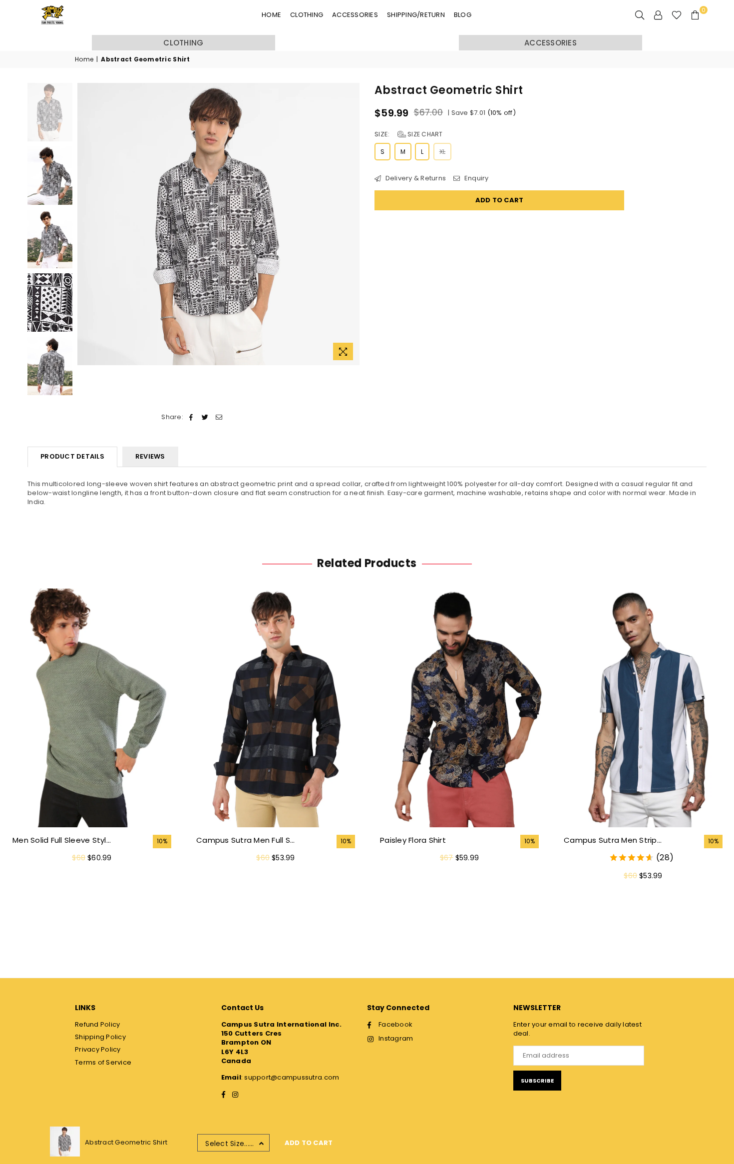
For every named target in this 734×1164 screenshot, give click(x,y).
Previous (86, 224)
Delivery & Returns (414, 178)
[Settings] (658, 14)
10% (162, 841)
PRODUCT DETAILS (72, 456)
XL (442, 151)
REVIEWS (150, 456)
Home (271, 14)
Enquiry (475, 178)
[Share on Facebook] (191, 417)
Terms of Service (103, 1062)
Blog (462, 14)
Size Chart (424, 134)
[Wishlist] (676, 14)
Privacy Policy (98, 1049)
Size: (408, 134)
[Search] (640, 14)
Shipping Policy (100, 1037)
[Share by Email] (219, 417)
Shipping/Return (416, 14)
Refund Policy (97, 1024)
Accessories (355, 14)
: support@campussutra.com (290, 1077)
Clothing (306, 14)
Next (351, 224)
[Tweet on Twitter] (205, 417)
